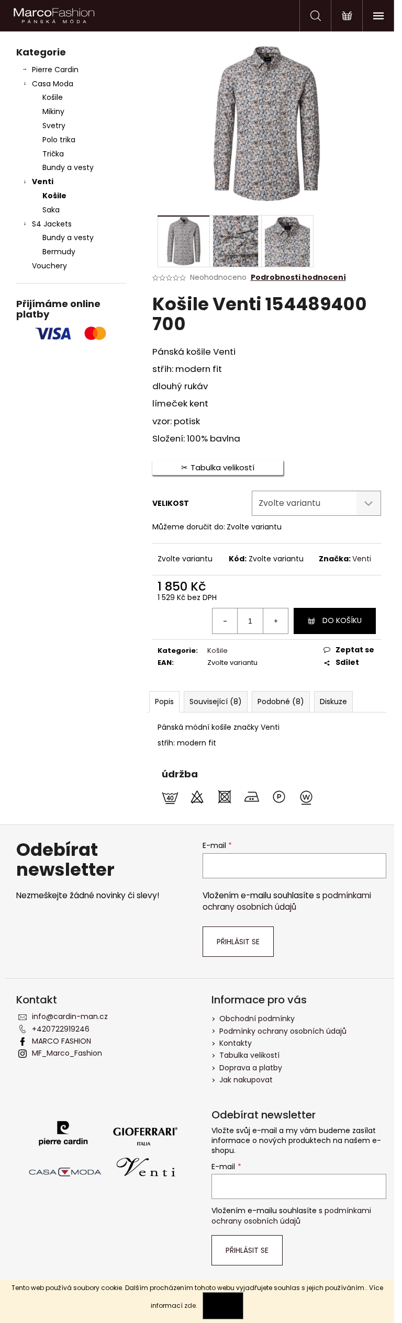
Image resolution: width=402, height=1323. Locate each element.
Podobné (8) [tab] (281, 701)
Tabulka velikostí (249, 1055)
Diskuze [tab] (333, 701)
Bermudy (58, 251)
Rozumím (223, 1305)
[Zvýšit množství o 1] (275, 621)
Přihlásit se (238, 941)
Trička (53, 154)
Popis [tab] (164, 701)
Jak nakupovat (246, 1080)
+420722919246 (61, 1029)
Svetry (53, 125)
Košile (52, 97)
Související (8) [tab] (215, 701)
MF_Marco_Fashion (67, 1053)
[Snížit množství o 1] (225, 621)
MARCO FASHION (61, 1041)
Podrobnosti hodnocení (298, 277)
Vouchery (49, 266)
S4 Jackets (52, 224)
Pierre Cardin (55, 69)
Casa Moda (52, 83)
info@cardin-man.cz (70, 1016)
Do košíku (342, 620)
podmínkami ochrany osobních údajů (287, 901)
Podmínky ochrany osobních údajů (283, 1031)
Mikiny (53, 111)
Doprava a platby (250, 1067)
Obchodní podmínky (257, 1018)
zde (190, 1305)
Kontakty (235, 1043)
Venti (42, 181)
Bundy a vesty (68, 167)
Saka (51, 210)
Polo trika (58, 139)
